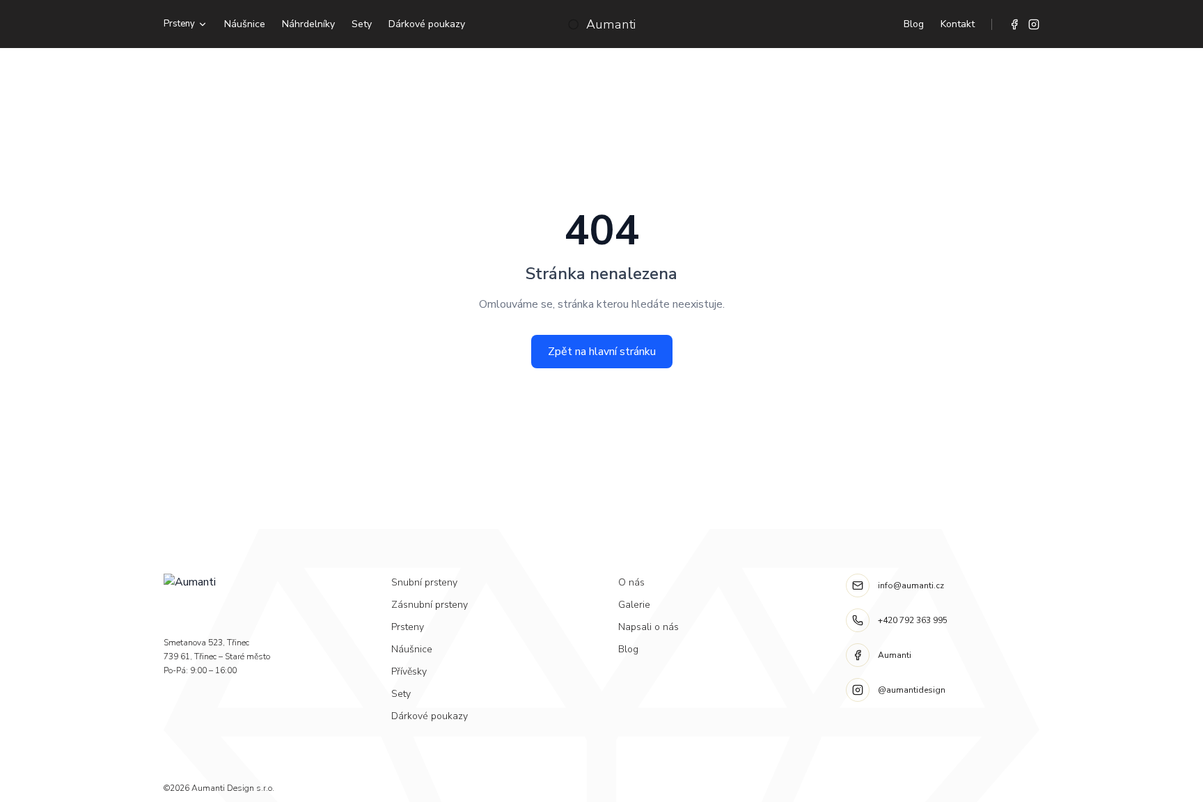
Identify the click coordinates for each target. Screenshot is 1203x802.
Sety (362, 24)
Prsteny (179, 23)
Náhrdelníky (308, 24)
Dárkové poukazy (426, 24)
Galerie (634, 604)
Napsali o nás (648, 627)
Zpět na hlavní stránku (602, 351)
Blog (914, 24)
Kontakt (958, 24)
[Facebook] (1014, 24)
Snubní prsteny (424, 582)
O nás (631, 582)
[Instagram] (1033, 24)
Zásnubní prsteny (429, 604)
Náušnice (244, 24)
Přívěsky (409, 671)
